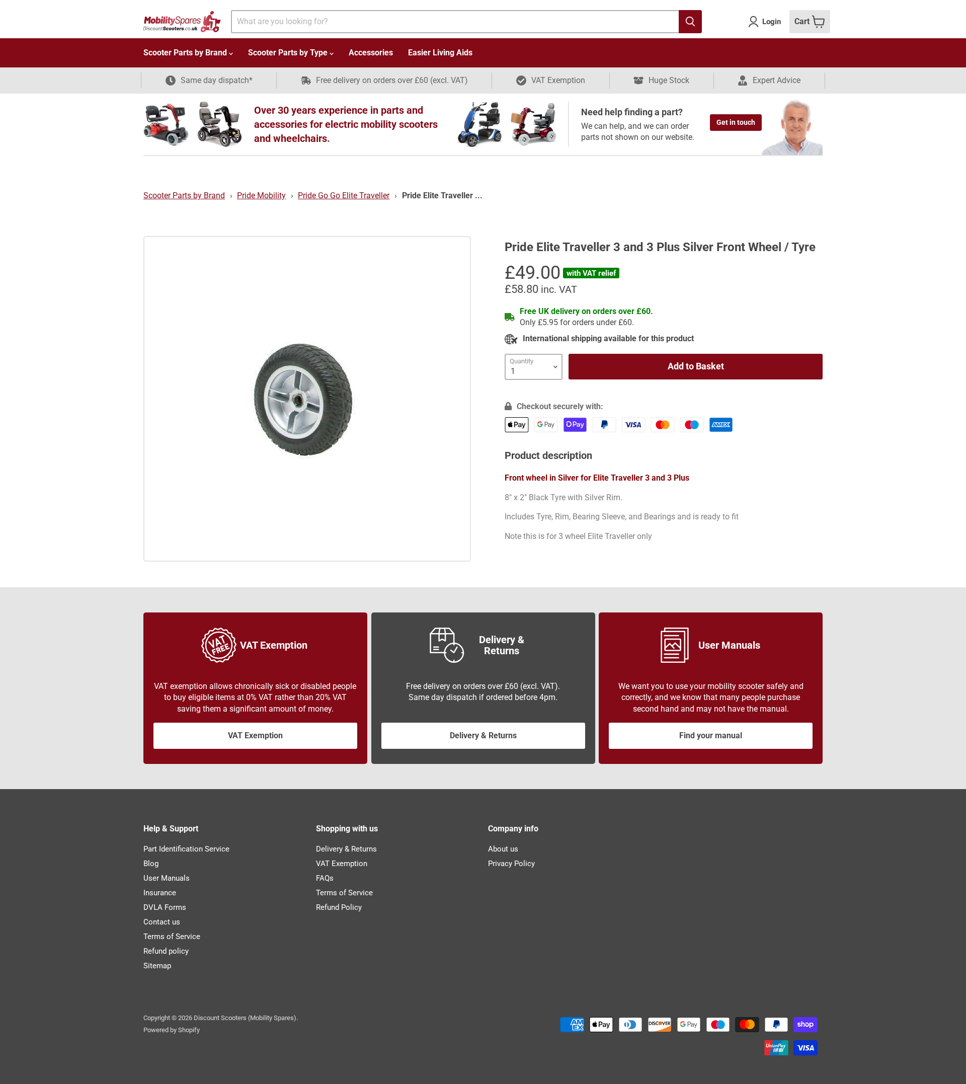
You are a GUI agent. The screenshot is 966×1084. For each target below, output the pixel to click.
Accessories (371, 52)
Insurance (159, 892)
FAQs (325, 878)
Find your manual (710, 735)
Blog (150, 863)
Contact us (161, 921)
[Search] (690, 21)
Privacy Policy (511, 863)
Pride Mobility (261, 195)
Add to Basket (696, 366)
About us (503, 849)
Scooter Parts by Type (289, 52)
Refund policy (166, 951)
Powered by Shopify (171, 1030)
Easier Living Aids (440, 52)
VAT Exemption (255, 735)
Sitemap (157, 965)
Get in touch (735, 122)
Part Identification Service (186, 849)
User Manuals (166, 878)
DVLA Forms (164, 907)
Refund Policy (339, 907)
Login (771, 21)
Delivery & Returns (483, 735)
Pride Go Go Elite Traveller (343, 195)
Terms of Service (171, 936)
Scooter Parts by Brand (186, 52)
